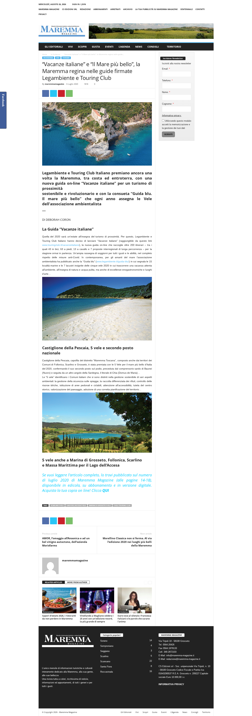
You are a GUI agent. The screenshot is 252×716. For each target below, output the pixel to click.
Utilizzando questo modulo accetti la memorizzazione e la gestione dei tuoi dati (176, 124)
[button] (208, 47)
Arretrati (115, 9)
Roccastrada (106, 671)
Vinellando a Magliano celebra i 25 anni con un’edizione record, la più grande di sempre (96, 618)
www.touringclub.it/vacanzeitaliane (60, 245)
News (138, 46)
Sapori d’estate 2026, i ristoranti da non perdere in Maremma (59, 617)
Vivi (70, 46)
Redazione (85, 9)
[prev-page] (146, 582)
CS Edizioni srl (69, 9)
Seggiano (105, 651)
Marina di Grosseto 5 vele (100, 505)
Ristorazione (48, 612)
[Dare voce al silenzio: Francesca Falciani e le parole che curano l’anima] (135, 600)
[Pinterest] (61, 93)
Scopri (82, 46)
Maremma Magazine (49, 9)
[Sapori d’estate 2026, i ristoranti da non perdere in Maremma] (59, 600)
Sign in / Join (79, 4)
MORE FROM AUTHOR (77, 582)
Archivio (128, 9)
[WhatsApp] (69, 93)
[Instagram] (200, 19)
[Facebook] (195, 19)
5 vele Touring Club (122, 505)
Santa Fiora (106, 666)
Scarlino (104, 656)
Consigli (153, 46)
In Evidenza (55, 54)
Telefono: (167, 80)
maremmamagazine (54, 84)
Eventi (109, 46)
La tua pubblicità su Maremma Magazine (156, 9)
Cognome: (168, 104)
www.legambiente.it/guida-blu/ (113, 261)
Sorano (103, 641)
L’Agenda (124, 46)
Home (44, 54)
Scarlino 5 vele (57, 505)
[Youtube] (211, 19)
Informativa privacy (171, 115)
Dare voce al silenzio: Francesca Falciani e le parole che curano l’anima (134, 618)
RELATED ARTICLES (53, 582)
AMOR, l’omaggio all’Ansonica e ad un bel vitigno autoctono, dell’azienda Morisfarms (66, 541)
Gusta (96, 46)
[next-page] (150, 582)
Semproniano (106, 646)
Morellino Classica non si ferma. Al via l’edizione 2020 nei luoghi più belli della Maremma (127, 541)
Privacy (43, 14)
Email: (166, 69)
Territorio (174, 46)
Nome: (166, 92)
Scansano (105, 661)
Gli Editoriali (54, 46)
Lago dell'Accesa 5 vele (76, 505)
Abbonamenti (100, 9)
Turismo (66, 58)
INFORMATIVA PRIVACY (171, 684)
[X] (206, 19)
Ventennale (186, 9)
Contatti (200, 9)
